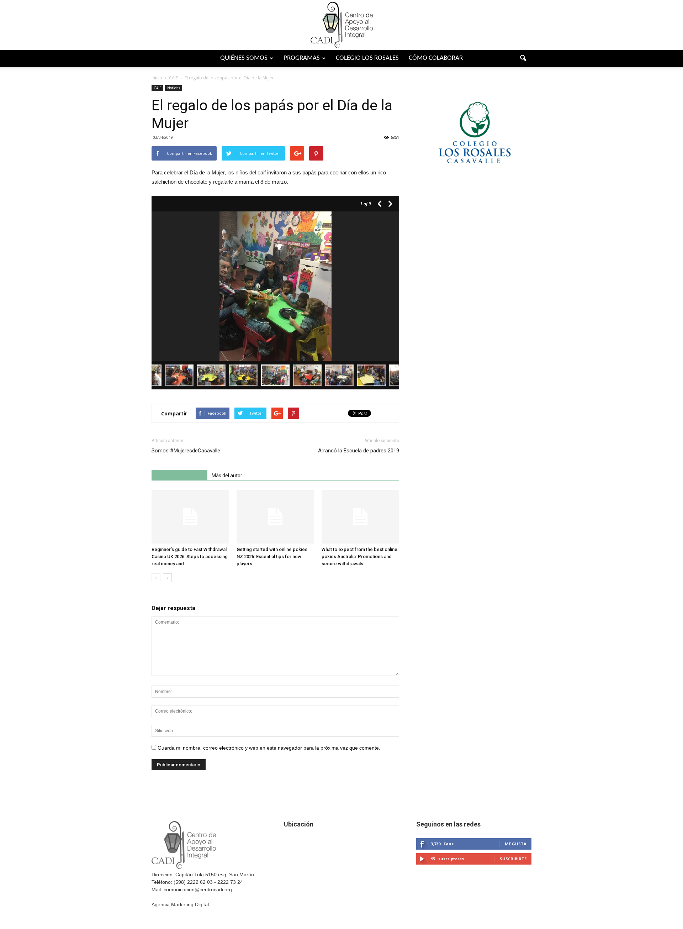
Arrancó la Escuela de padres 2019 (358, 450)
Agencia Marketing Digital (180, 904)
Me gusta (515, 843)
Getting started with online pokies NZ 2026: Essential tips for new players (272, 556)
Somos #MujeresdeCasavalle (186, 450)
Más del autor (227, 475)
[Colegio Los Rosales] (473, 178)
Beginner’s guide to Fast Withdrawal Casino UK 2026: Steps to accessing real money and (190, 556)
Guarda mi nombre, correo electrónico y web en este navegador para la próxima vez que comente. (269, 748)
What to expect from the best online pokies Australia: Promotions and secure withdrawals (359, 556)
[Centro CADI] (341, 25)
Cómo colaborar (436, 58)
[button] (522, 58)
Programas (302, 58)
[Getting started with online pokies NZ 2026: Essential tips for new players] (275, 517)
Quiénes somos (244, 58)
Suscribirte (513, 858)
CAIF (157, 87)
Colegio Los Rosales (367, 58)
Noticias (173, 87)
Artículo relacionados (179, 475)
